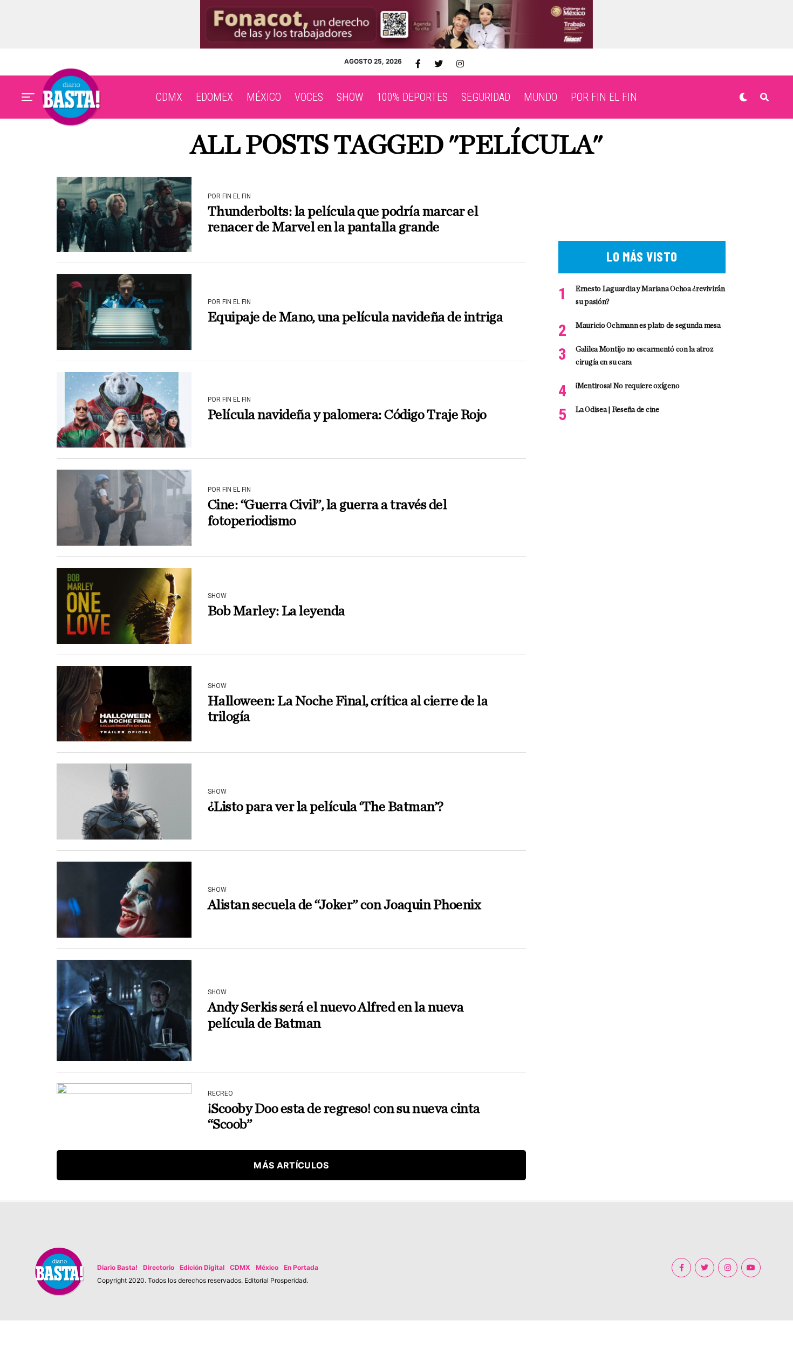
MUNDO (540, 97)
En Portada (301, 1267)
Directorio (158, 1267)
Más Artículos (291, 1165)
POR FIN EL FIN (604, 97)
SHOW (350, 97)
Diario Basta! (117, 1267)
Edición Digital (202, 1267)
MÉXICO (264, 97)
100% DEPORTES (412, 97)
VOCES (309, 97)
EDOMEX (214, 97)
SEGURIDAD (485, 97)
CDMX (169, 97)
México (267, 1267)
